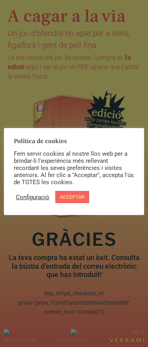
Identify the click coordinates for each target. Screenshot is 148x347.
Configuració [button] (32, 197)
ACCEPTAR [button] (72, 197)
